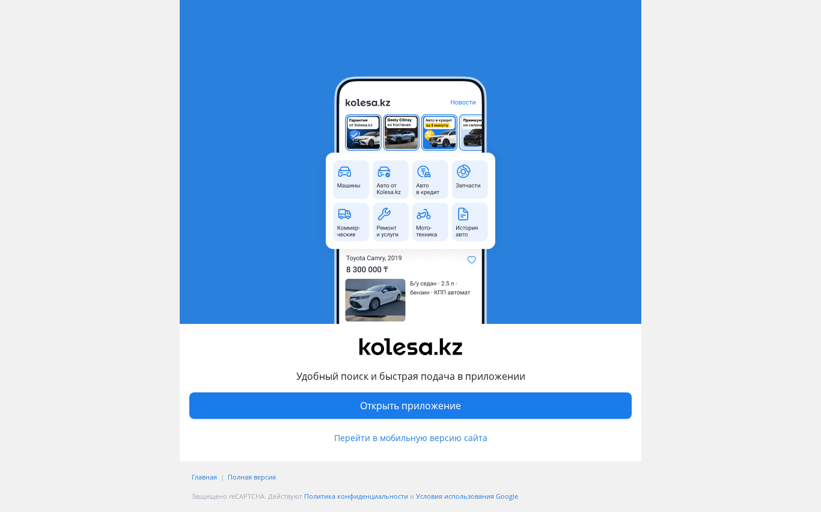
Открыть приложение (410, 405)
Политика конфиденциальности (356, 496)
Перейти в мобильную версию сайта (410, 437)
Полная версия (252, 476)
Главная (204, 476)
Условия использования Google (467, 496)
